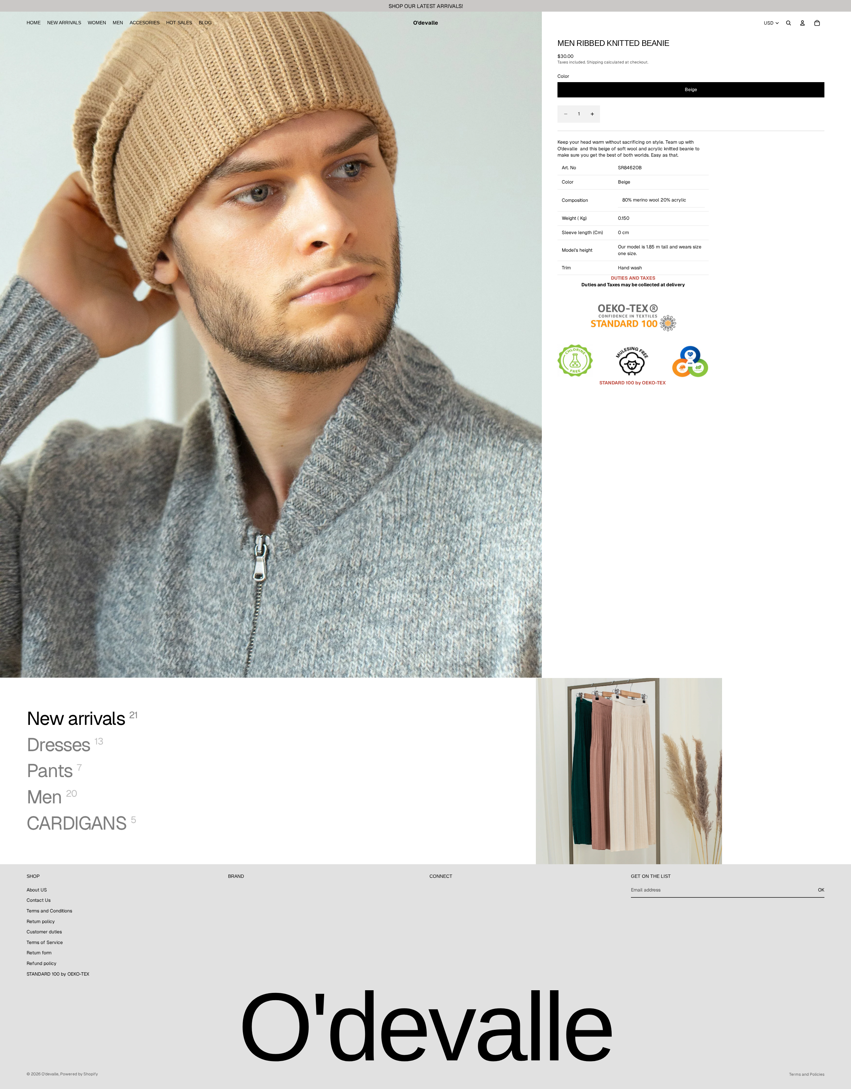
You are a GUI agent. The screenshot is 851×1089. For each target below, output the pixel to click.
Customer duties (44, 932)
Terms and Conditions (49, 911)
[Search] (788, 23)
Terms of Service (45, 942)
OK (821, 890)
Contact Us (39, 900)
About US (37, 890)
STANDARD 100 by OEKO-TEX (58, 974)
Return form (39, 953)
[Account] (802, 23)
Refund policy (42, 963)
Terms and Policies (806, 1074)
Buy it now (770, 114)
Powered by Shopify (79, 1074)
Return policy (41, 921)
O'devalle (50, 1074)
